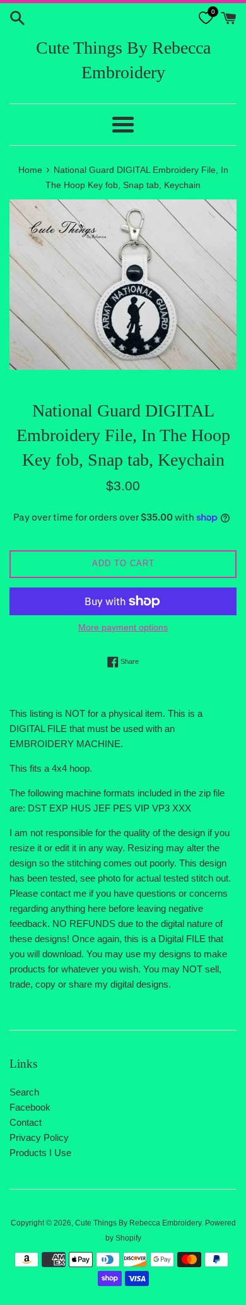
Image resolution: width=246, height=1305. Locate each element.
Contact (25, 1122)
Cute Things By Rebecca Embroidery (123, 60)
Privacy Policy (39, 1137)
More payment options (123, 627)
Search (24, 1092)
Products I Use (40, 1152)
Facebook (29, 1107)
